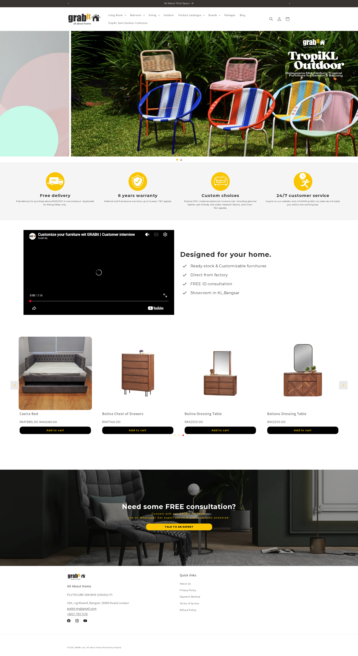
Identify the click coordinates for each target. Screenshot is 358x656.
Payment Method (190, 596)
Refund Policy (188, 610)
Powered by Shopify (112, 647)
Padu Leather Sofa (283, 413)
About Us (185, 583)
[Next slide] (343, 385)
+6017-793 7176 (77, 614)
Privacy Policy (188, 590)
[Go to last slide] (14, 385)
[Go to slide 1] (177, 160)
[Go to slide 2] (181, 160)
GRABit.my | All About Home (88, 647)
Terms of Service (189, 603)
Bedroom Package (200, 413)
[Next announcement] (289, 3)
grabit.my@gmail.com (81, 608)
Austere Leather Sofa (120, 413)
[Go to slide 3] (183, 435)
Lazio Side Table (34, 413)
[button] (117, 15)
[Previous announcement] (68, 3)
